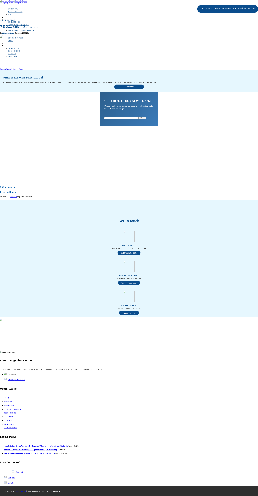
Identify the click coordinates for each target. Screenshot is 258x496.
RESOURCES (8, 417)
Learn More (129, 87)
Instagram (11, 478)
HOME (6, 398)
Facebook (19, 472)
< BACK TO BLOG (7, 20)
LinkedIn (11, 483)
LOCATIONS (8, 420)
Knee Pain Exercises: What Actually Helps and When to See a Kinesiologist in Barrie (35, 139)
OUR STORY (13, 9)
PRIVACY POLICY (10, 428)
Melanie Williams (8, 33)
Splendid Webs (20, 491)
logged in (13, 197)
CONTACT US (9, 424)
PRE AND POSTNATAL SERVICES (21, 30)
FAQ (10, 14)
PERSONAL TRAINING (12, 409)
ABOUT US (8, 402)
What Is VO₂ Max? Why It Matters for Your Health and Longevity (29, 153)
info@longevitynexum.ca (16, 380)
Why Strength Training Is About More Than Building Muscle (28, 149)
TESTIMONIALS (9, 17)
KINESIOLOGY (14, 22)
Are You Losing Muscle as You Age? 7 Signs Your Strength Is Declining (31, 143)
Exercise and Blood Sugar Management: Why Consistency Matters (29, 146)
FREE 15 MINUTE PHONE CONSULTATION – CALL (228, 8)
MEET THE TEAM (15, 12)
